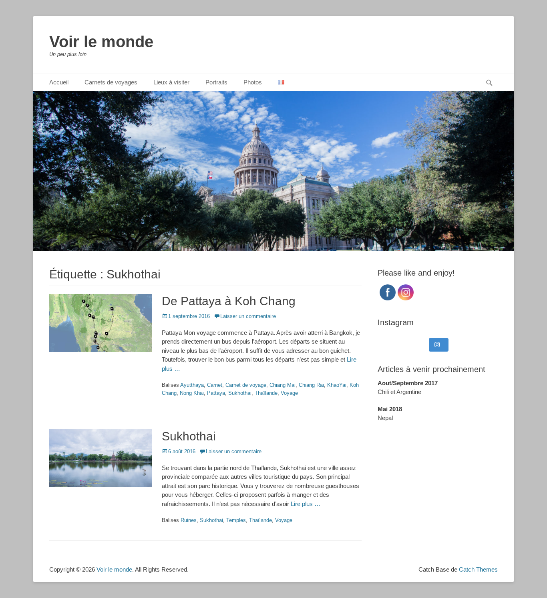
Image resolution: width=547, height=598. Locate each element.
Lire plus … (305, 503)
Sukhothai (239, 393)
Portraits (216, 82)
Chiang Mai (282, 385)
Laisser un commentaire (248, 316)
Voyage (289, 393)
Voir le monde (101, 41)
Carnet (214, 385)
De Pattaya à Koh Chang (229, 301)
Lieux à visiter (171, 82)
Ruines (189, 520)
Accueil (58, 82)
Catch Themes (478, 569)
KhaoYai (336, 385)
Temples (236, 520)
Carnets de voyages (110, 82)
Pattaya (216, 393)
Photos (252, 82)
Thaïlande (266, 393)
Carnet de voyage (245, 385)
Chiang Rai (311, 385)
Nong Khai (192, 393)
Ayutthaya (192, 385)
